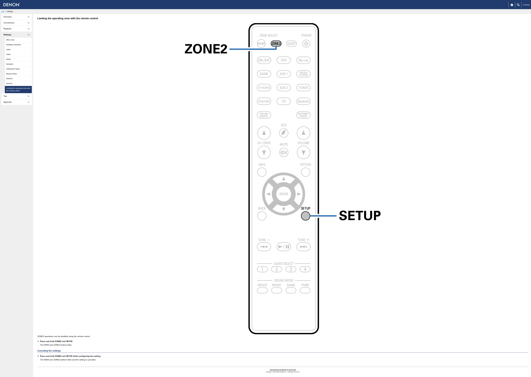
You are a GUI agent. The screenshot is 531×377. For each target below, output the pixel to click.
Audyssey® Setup (13, 69)
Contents (526, 5)
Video (8, 54)
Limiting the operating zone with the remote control (18, 89)
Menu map (10, 40)
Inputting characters (13, 45)
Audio (8, 50)
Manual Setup (11, 74)
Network (9, 79)
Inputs (8, 59)
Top (2, 11)
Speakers (9, 64)
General (9, 83)
